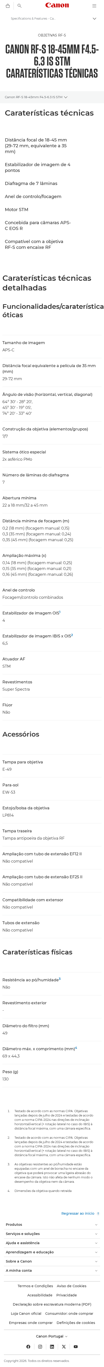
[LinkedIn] (52, 1347)
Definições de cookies (76, 1323)
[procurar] (19, 6)
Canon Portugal (50, 1336)
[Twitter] (64, 1347)
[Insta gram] (40, 1347)
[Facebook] (28, 1347)
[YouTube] (76, 1347)
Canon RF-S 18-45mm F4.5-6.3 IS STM (33, 97)
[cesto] (8, 6)
